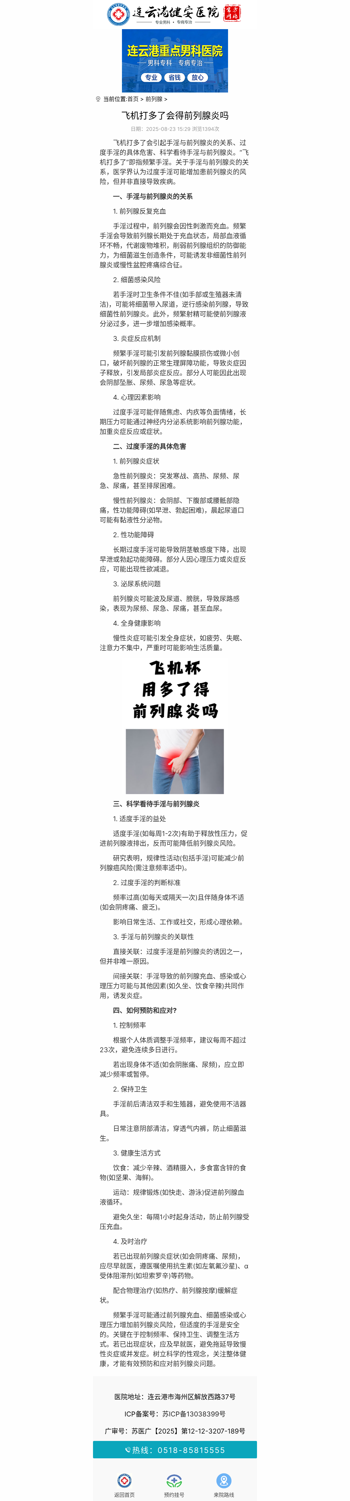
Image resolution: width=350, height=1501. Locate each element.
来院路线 (224, 1495)
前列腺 (154, 99)
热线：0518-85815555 (178, 1450)
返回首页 (124, 1495)
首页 (133, 99)
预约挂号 (174, 1495)
